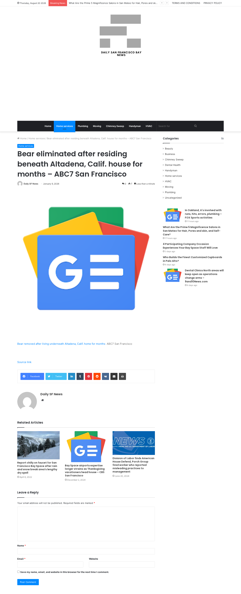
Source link (24, 362)
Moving (97, 126)
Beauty (169, 148)
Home (48, 126)
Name (21, 545)
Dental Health (172, 165)
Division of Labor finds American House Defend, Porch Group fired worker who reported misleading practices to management (133, 465)
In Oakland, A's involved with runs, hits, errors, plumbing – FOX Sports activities (203, 213)
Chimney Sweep (115, 126)
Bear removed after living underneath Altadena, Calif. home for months (61, 343)
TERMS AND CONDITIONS (186, 3)
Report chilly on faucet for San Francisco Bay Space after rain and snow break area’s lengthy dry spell (37, 467)
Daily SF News (31, 183)
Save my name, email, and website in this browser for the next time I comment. (64, 572)
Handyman (135, 126)
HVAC (149, 126)
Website (93, 558)
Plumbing (83, 126)
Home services (64, 126)
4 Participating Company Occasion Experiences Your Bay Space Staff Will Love (190, 245)
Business (170, 154)
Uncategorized (173, 197)
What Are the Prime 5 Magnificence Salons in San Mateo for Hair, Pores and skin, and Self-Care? (191, 230)
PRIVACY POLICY (213, 3)
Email (21, 558)
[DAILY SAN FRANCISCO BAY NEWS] (120, 35)
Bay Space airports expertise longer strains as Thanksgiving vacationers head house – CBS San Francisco (85, 470)
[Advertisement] (120, 89)
